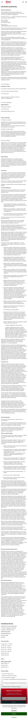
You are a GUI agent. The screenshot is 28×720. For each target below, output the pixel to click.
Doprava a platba (4, 635)
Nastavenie (14, 710)
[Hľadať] (23, 2)
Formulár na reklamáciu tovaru (7, 629)
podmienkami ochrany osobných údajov (14, 694)
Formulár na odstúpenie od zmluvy (8, 628)
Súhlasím (14, 713)
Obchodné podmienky (6, 633)
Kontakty (3, 637)
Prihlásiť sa (14, 702)
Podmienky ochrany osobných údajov (9, 626)
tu (16, 708)
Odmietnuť (14, 717)
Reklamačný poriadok (5, 631)
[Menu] (2, 2)
